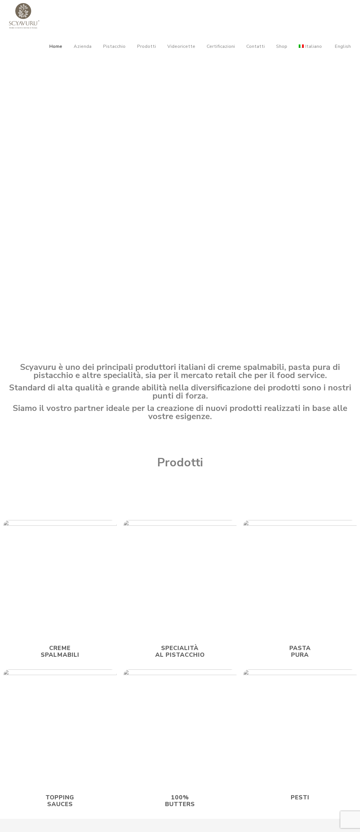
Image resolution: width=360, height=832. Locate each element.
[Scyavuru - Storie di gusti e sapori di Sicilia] (24, 15)
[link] (60, 576)
